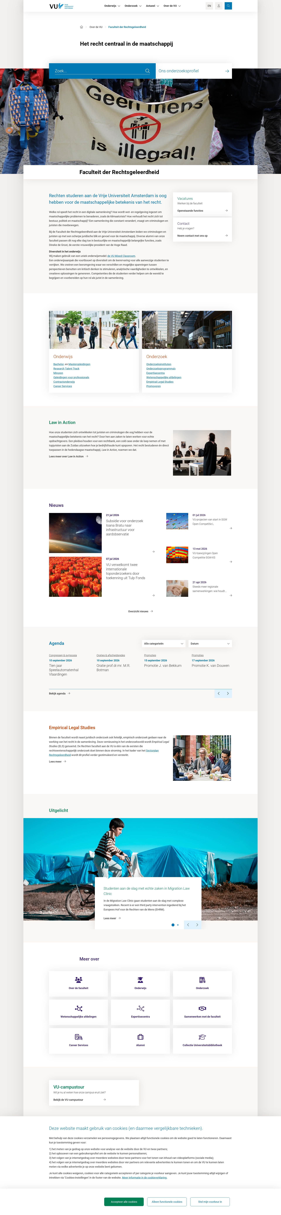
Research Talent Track (66, 368)
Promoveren (153, 386)
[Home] (81, 27)
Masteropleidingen (79, 364)
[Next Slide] (197, 925)
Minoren (58, 373)
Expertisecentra (155, 373)
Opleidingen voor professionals (71, 377)
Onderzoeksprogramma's (160, 368)
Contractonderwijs (64, 381)
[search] (147, 71)
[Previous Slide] (188, 925)
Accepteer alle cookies (124, 1201)
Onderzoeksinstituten (158, 364)
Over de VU (96, 27)
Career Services (62, 386)
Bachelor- (58, 364)
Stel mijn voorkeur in (210, 1201)
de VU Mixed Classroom (121, 255)
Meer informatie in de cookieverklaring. (144, 1177)
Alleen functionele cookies (167, 1201)
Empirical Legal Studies (159, 381)
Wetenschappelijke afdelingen (163, 377)
